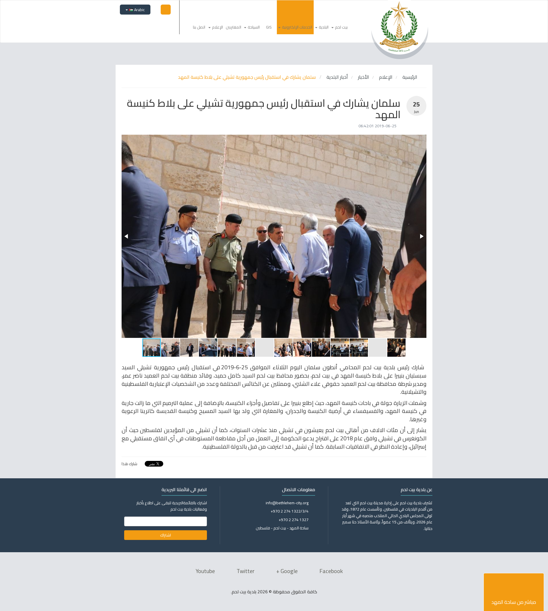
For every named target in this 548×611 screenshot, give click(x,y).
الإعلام (385, 77)
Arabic (139, 9)
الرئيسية (410, 77)
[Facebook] (166, 25)
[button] (126, 236)
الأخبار (363, 77)
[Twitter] (156, 25)
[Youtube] (136, 25)
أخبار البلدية (337, 77)
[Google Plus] (146, 25)
